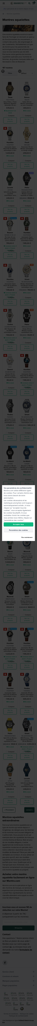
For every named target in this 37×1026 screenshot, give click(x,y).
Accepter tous (18, 524)
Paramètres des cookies (18, 530)
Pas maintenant (26, 537)
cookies (9, 493)
